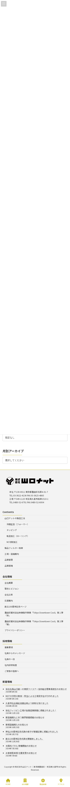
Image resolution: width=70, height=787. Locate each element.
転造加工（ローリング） (18, 535)
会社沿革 (9, 594)
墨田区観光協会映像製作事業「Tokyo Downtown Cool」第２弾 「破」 (34, 623)
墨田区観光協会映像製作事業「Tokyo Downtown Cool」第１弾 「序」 (34, 614)
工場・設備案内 (12, 553)
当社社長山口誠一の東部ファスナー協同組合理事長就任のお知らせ (36, 688)
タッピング (12, 529)
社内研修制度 (11, 665)
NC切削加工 (12, 541)
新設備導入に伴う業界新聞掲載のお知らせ (25, 717)
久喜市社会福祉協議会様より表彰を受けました (27, 703)
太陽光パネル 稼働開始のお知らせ (21, 745)
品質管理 (9, 559)
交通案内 (9, 600)
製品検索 (43, 784)
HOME (8, 784)
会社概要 (9, 582)
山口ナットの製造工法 (15, 518)
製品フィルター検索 (14, 547)
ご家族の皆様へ (12, 671)
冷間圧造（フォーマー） (18, 524)
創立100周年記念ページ (16, 606)
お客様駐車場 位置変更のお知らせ (21, 752)
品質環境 (9, 565)
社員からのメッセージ (15, 653)
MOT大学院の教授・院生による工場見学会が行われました (32, 696)
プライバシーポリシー (15, 630)
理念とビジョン (12, 588)
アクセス (61, 784)
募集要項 (9, 647)
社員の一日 (10, 659)
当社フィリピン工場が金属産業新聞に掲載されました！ (31, 710)
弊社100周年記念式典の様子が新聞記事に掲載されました (32, 731)
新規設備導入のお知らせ (17, 724)
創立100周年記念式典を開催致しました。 (25, 738)
